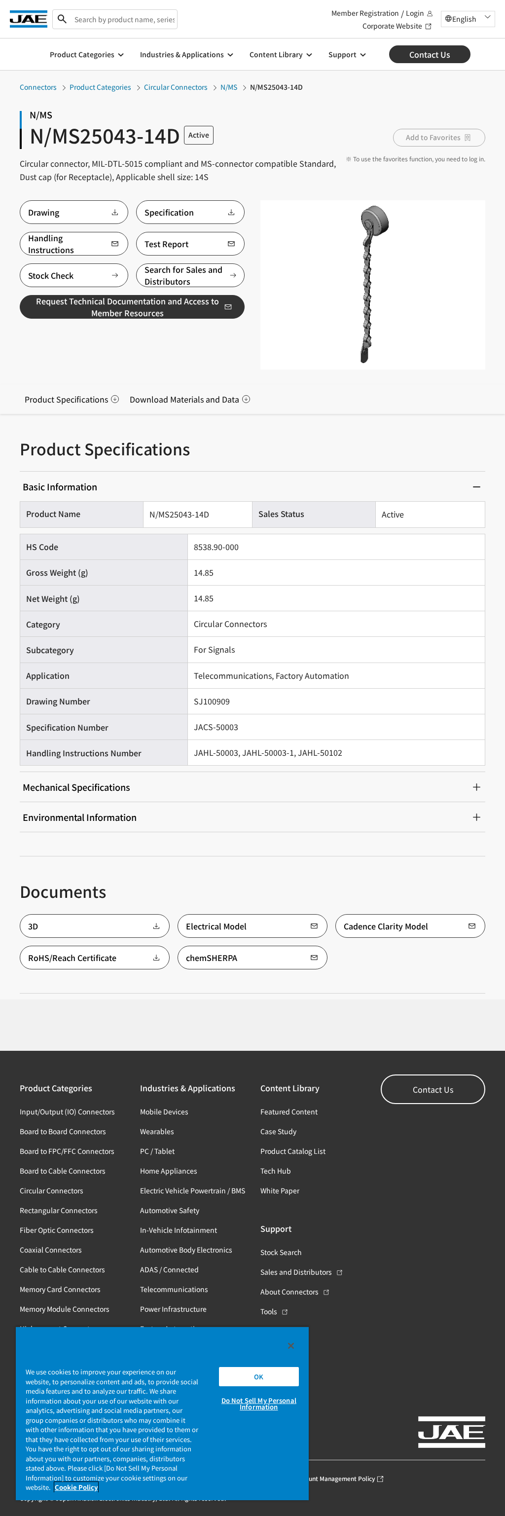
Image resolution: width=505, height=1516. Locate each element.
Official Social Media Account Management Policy (306, 1478)
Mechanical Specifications (76, 786)
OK (258, 1376)
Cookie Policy (76, 1487)
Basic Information (60, 486)
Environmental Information (80, 817)
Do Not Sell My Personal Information (258, 1403)
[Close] (291, 1346)
